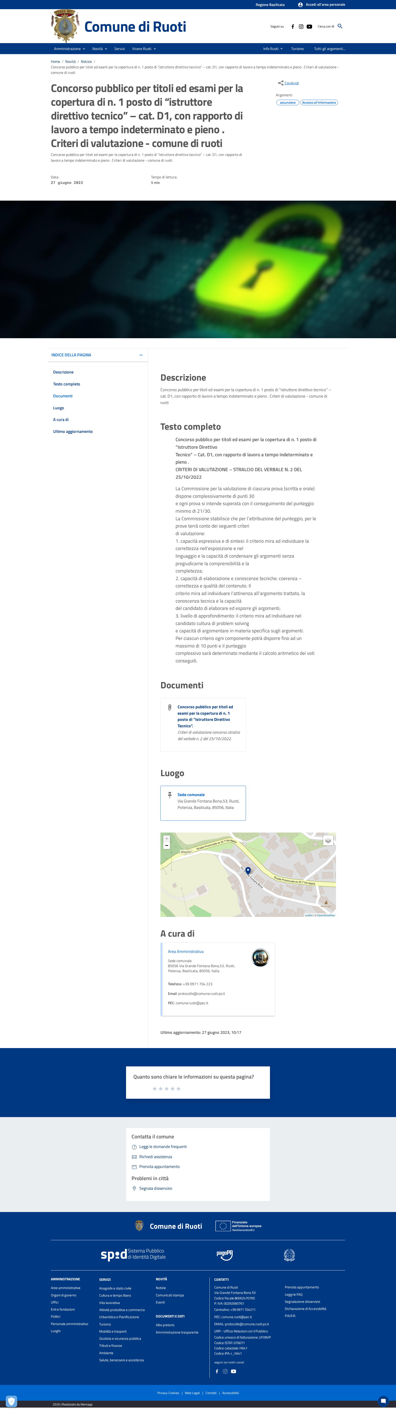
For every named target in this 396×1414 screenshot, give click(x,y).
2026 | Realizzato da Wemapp (72, 1404)
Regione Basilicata (270, 4)
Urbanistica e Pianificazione (119, 1317)
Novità (70, 61)
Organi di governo (63, 1295)
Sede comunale (191, 794)
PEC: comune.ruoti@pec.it (233, 1317)
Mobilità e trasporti (112, 1331)
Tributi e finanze (110, 1345)
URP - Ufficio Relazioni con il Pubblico (241, 1331)
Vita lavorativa (109, 1302)
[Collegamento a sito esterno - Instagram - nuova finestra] (301, 26)
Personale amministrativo (69, 1323)
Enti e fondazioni (63, 1309)
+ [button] (166, 838)
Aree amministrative (65, 1287)
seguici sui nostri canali (229, 1362)
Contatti (221, 1279)
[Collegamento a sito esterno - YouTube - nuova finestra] (309, 26)
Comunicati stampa (170, 1295)
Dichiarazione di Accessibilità (305, 1308)
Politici (55, 1316)
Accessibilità (230, 1392)
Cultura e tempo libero (115, 1295)
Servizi (105, 1279)
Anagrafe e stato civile (115, 1288)
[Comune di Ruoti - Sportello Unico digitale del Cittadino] (65, 26)
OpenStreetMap (326, 915)
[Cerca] (340, 26)
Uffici (54, 1302)
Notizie (86, 61)
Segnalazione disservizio (302, 1301)
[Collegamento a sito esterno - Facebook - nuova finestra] (292, 26)
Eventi (160, 1302)
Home (55, 61)
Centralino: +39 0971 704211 (235, 1309)
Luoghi (55, 1331)
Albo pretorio (165, 1325)
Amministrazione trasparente (177, 1332)
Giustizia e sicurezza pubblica (120, 1338)
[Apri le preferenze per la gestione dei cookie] (11, 1401)
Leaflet (309, 915)
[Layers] (328, 840)
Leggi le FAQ (293, 1294)
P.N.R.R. (290, 1315)
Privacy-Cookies (168, 1392)
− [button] (166, 845)
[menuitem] (269, 48)
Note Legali (192, 1392)
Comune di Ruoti (135, 26)
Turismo (105, 1324)
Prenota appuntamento (302, 1287)
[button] (321, 5)
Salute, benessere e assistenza (121, 1360)
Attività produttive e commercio (122, 1309)
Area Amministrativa (186, 951)
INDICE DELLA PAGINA (71, 355)
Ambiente (106, 1353)
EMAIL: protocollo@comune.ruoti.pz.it (241, 1324)
